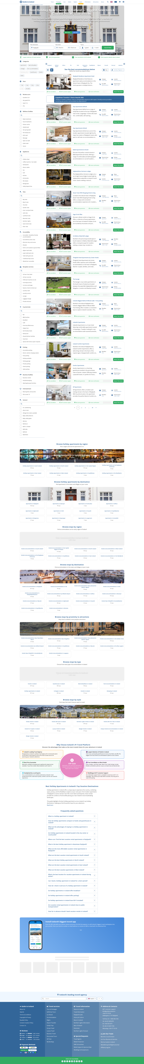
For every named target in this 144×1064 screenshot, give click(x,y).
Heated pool (26, 127)
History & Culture (79, 1017)
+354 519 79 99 (106, 1013)
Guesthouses (33, 72)
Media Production (79, 1042)
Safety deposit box (27, 186)
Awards (22, 1012)
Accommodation (51, 1017)
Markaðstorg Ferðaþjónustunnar (110, 1045)
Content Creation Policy (26, 1023)
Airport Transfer (51, 1023)
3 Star (32, 85)
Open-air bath (26, 140)
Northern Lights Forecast (81, 1031)
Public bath (25, 143)
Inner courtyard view (28, 210)
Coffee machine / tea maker (30, 162)
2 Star (27, 85)
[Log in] (123, 2)
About (102, 2)
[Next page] (96, 407)
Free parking (26, 355)
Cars (64, 2)
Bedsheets (25, 434)
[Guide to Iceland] (27, 2)
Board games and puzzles (29, 391)
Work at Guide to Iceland (108, 1042)
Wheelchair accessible (28, 261)
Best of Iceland (78, 1025)
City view (25, 205)
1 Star (21, 85)
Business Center (27, 377)
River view (25, 226)
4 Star (37, 85)
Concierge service (27, 282)
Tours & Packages (52, 1009)
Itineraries (77, 1028)
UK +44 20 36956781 (108, 1021)
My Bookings (50, 1042)
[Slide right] (124, 64)
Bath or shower (26, 426)
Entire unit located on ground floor (31, 247)
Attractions (96, 2)
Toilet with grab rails (28, 256)
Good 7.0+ (25, 103)
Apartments (23, 65)
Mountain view (26, 218)
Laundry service (27, 293)
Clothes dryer (26, 159)
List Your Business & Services (109, 1039)
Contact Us (23, 1025)
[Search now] (107, 2)
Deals (80, 2)
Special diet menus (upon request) (31, 341)
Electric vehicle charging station (31, 353)
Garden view (26, 207)
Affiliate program (105, 1047)
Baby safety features (28, 415)
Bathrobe (25, 429)
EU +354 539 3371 (107, 1023)
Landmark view (26, 215)
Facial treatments (27, 121)
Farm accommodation (32, 68)
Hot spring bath (27, 130)
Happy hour (26, 328)
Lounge (24, 296)
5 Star (21, 88)
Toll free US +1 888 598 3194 (110, 1019)
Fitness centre (26, 124)
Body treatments (27, 119)
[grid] (47, 69)
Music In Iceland (78, 1020)
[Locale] (111, 2)
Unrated (28, 88)
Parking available (27, 358)
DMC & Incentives (79, 1044)
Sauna (24, 146)
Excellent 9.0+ (26, 97)
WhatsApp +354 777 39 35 (110, 1028)
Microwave (25, 181)
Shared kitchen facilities (29, 336)
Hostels (41, 72)
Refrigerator (26, 183)
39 (92, 407)
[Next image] (69, 82)
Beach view (25, 202)
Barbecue (25, 424)
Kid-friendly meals (27, 331)
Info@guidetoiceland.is (108, 1011)
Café (24, 322)
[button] (58, 82)
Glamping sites (24, 72)
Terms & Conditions (25, 1014)
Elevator (25, 245)
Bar (24, 314)
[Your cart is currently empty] (120, 2)
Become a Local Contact (107, 1036)
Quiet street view (27, 224)
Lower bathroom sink (28, 253)
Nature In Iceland (78, 1009)
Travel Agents (77, 1039)
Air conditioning (27, 407)
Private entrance (27, 301)
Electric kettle (26, 167)
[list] (51, 69)
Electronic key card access (29, 242)
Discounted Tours (52, 1036)
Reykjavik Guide (78, 1014)
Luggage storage (27, 298)
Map (106, 70)
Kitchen (25, 175)
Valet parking (26, 369)
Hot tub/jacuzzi (26, 132)
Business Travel (51, 1033)
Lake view (25, 213)
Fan (24, 170)
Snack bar (25, 339)
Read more (50, 805)
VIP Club (49, 1039)
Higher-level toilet (27, 250)
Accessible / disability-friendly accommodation (30, 236)
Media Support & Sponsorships (83, 1047)
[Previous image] (48, 82)
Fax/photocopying (27, 380)
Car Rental (50, 1014)
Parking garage (26, 361)
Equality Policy (24, 1020)
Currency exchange (27, 285)
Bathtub (25, 432)
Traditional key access (28, 258)
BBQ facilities (26, 317)
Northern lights (27, 221)
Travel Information (79, 1012)
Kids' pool (25, 135)
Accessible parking (27, 350)
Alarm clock (26, 410)
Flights (75, 2)
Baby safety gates (27, 418)
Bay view (25, 199)
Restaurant (25, 333)
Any (24, 106)
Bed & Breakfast (33, 65)
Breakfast (25, 320)
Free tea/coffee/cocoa (28, 325)
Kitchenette (26, 178)
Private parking (26, 363)
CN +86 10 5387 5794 (108, 1026)
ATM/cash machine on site (29, 280)
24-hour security (27, 277)
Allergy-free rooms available (30, 413)
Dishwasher (26, 164)
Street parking (26, 366)
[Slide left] (46, 64)
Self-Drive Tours (51, 1012)
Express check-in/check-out (29, 288)
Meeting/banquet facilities (29, 383)
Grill (24, 172)
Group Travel (50, 1028)
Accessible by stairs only (29, 239)
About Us (22, 1009)
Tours (52, 2)
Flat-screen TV (26, 394)
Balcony (25, 421)
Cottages (22, 68)
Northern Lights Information (82, 1023)
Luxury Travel (50, 1031)
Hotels (69, 2)
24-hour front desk (27, 274)
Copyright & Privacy (25, 1017)
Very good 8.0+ (26, 100)
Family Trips (50, 1025)
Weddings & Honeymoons (81, 1050)
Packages (58, 2)
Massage (25, 138)
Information (88, 2)
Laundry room (26, 290)
